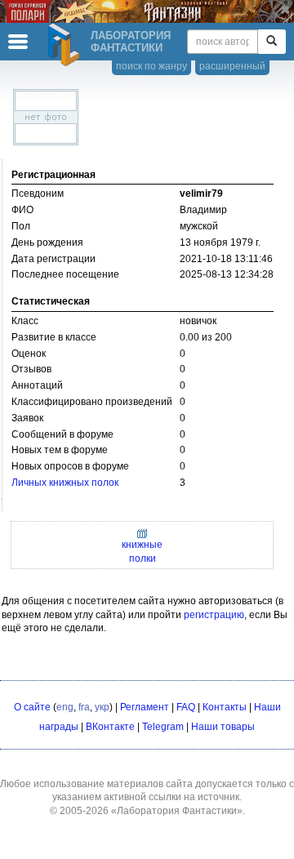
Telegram (163, 726)
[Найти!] (271, 41)
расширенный (232, 66)
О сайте (32, 707)
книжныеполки (142, 551)
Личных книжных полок (64, 482)
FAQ (185, 707)
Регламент (144, 707)
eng (65, 707)
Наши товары (223, 726)
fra (84, 707)
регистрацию (214, 615)
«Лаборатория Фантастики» (177, 811)
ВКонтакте (110, 726)
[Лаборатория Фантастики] (66, 45)
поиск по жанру (151, 66)
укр (102, 707)
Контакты (225, 707)
